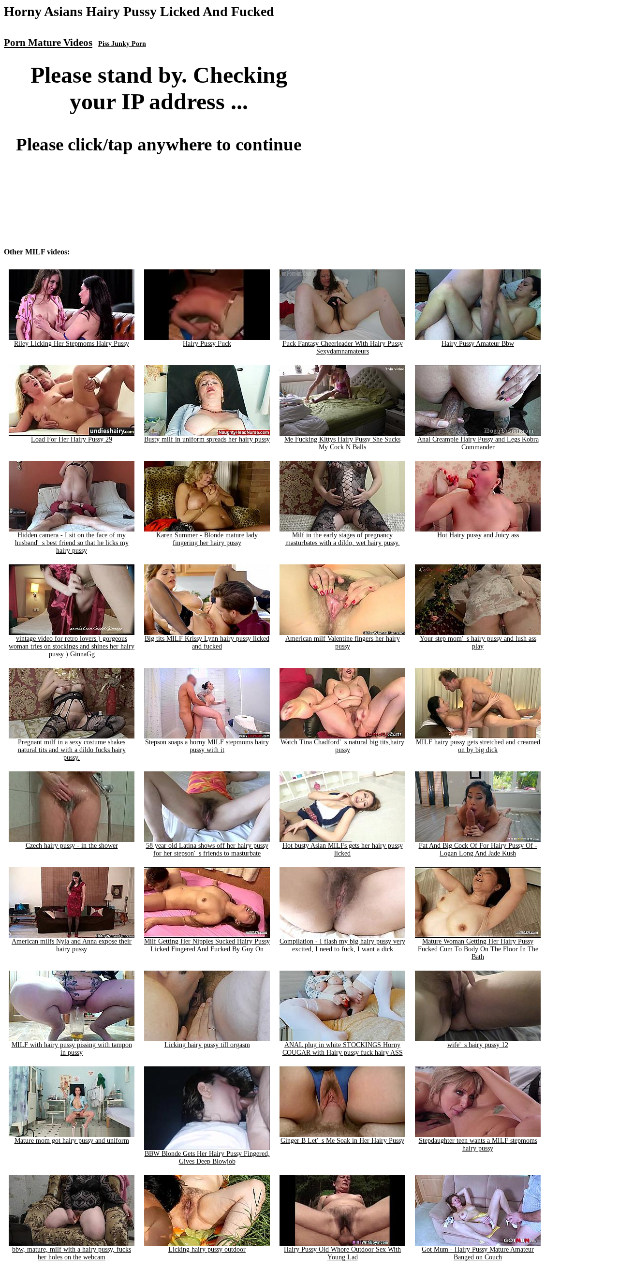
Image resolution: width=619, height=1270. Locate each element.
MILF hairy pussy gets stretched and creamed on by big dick (478, 745)
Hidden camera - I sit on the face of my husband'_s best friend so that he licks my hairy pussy (72, 543)
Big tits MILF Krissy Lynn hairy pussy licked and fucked (207, 642)
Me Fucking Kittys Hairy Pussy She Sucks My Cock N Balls (342, 443)
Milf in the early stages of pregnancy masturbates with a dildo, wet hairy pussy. (342, 539)
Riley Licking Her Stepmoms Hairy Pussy (71, 343)
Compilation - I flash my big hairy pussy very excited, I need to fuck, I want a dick (342, 945)
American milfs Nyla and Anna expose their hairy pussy (72, 945)
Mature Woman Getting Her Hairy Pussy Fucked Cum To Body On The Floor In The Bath (478, 949)
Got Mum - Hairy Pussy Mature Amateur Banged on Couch (478, 1253)
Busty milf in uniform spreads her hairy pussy (207, 439)
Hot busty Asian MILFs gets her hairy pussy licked (342, 849)
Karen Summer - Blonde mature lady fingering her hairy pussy (207, 539)
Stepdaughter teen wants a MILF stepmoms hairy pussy (478, 1144)
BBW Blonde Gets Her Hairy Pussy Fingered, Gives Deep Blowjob (207, 1157)
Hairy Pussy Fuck (207, 343)
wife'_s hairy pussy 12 (477, 1044)
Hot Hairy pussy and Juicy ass (478, 535)
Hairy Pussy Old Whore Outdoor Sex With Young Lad (342, 1253)
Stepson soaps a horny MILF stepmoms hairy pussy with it (207, 745)
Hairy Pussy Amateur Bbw (478, 343)
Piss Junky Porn (122, 43)
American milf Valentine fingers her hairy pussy (342, 642)
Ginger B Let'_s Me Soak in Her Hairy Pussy (342, 1140)
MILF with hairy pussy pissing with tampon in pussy (72, 1048)
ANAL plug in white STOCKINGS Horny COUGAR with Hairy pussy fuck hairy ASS (342, 1048)
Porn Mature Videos (48, 42)
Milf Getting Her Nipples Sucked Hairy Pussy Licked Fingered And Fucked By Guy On (207, 945)
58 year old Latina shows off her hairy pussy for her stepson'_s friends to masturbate (207, 849)
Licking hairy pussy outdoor (207, 1249)
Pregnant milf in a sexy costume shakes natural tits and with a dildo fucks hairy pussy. (72, 749)
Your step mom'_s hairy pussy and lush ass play (478, 642)
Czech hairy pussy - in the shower (72, 845)
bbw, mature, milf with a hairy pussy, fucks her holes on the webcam (71, 1253)
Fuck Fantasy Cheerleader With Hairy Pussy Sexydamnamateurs (342, 347)
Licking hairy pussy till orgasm (207, 1044)
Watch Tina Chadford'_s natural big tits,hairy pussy (342, 745)
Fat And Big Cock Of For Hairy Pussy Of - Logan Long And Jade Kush (478, 849)
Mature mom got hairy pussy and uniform (72, 1140)
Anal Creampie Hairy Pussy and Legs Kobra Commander (478, 443)
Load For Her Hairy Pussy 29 (71, 439)
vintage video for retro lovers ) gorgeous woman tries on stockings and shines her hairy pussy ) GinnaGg (71, 646)
